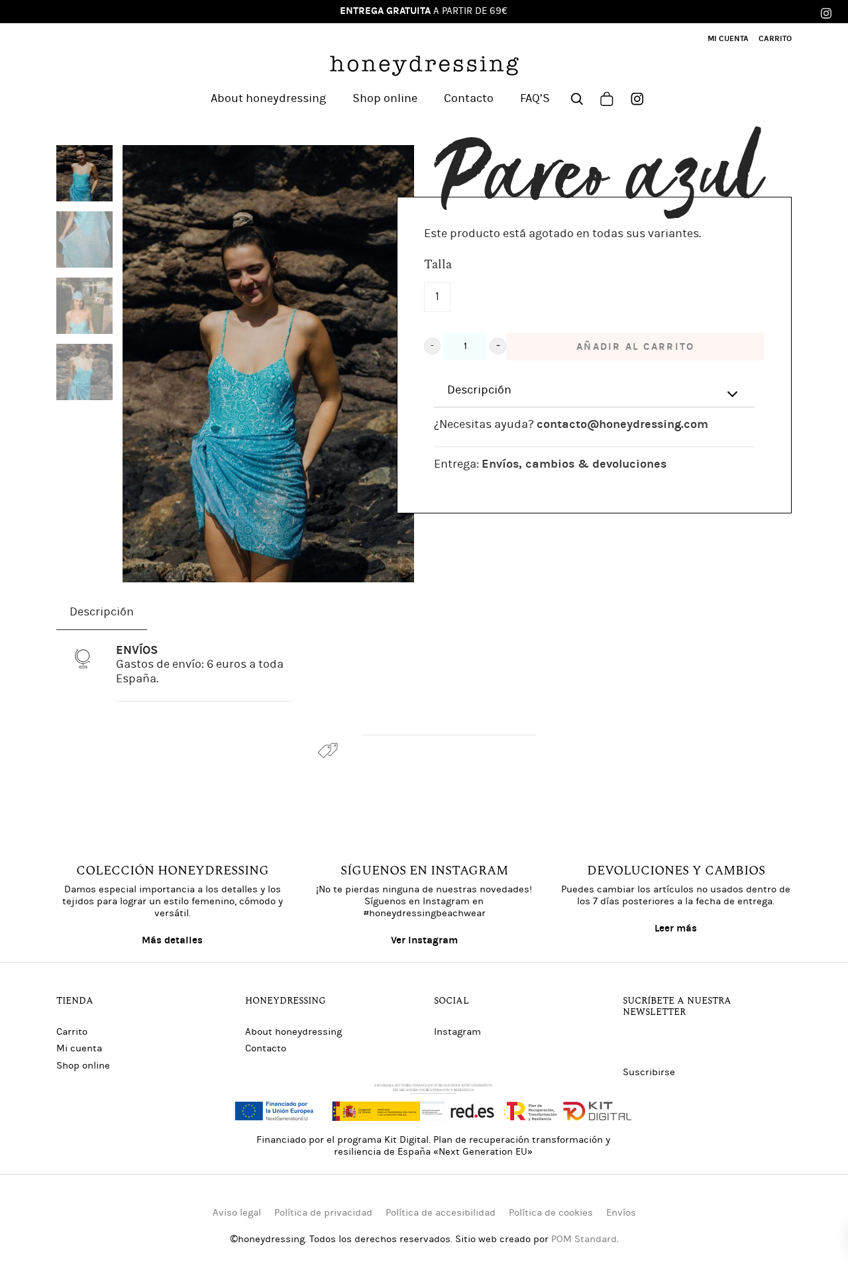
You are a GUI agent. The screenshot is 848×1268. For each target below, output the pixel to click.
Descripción (479, 390)
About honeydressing (293, 1031)
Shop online (83, 1065)
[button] (432, 346)
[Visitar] (637, 97)
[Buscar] (577, 97)
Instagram (457, 1031)
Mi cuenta (79, 1048)
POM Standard (584, 1239)
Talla (438, 265)
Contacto (265, 1048)
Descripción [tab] (102, 612)
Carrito (71, 1031)
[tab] (594, 391)
